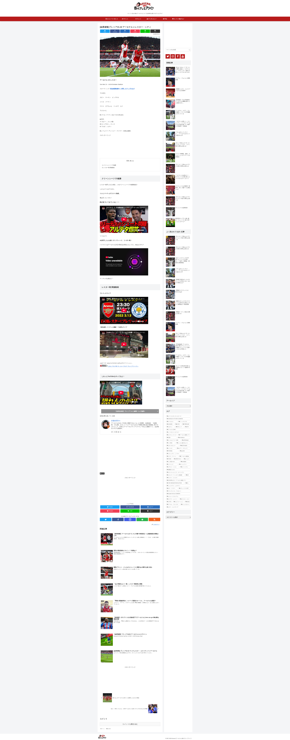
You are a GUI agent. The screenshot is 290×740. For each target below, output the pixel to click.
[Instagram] (173, 56)
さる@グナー (115, 420)
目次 (127, 160)
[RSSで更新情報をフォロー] (120, 432)
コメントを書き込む (130, 724)
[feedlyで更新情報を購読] (118, 432)
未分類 (102, 473)
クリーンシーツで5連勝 (109, 165)
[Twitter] (168, 56)
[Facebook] (178, 56)
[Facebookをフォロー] (114, 432)
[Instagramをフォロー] (116, 432)
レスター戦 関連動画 (108, 167)
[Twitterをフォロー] (112, 432)
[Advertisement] (111, 145)
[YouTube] (182, 56)
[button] (189, 50)
